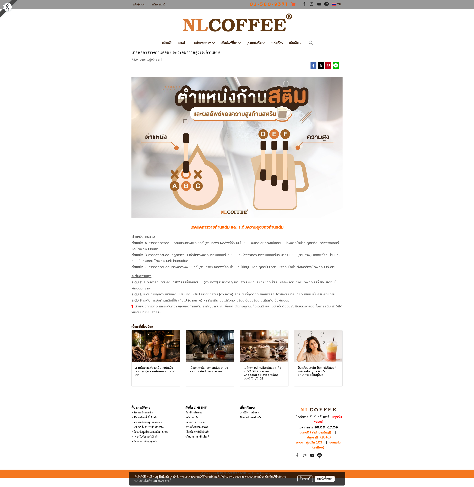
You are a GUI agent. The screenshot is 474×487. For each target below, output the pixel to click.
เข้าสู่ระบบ (139, 4)
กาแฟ (182, 43)
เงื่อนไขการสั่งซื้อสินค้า (197, 431)
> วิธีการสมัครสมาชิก (142, 412)
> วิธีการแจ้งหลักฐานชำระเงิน (146, 422)
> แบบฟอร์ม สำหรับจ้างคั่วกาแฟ (147, 427)
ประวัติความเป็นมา (249, 412)
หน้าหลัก (167, 43)
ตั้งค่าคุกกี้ (305, 478)
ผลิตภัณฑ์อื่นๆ (229, 43)
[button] (311, 42)
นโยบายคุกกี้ (164, 480)
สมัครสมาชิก (159, 4)
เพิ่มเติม (294, 43)
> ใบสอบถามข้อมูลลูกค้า (144, 441)
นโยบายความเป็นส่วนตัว (198, 436)
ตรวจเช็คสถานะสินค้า (197, 427)
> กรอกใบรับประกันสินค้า (144, 436)
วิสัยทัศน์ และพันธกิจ (250, 417)
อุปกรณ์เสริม (254, 43)
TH (338, 4)
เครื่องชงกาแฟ (203, 43)
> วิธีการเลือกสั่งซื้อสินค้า (144, 417)
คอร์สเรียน (277, 43)
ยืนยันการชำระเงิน (195, 422)
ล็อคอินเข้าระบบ (194, 412)
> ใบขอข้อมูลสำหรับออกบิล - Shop (149, 431)
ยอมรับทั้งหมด (324, 478)
